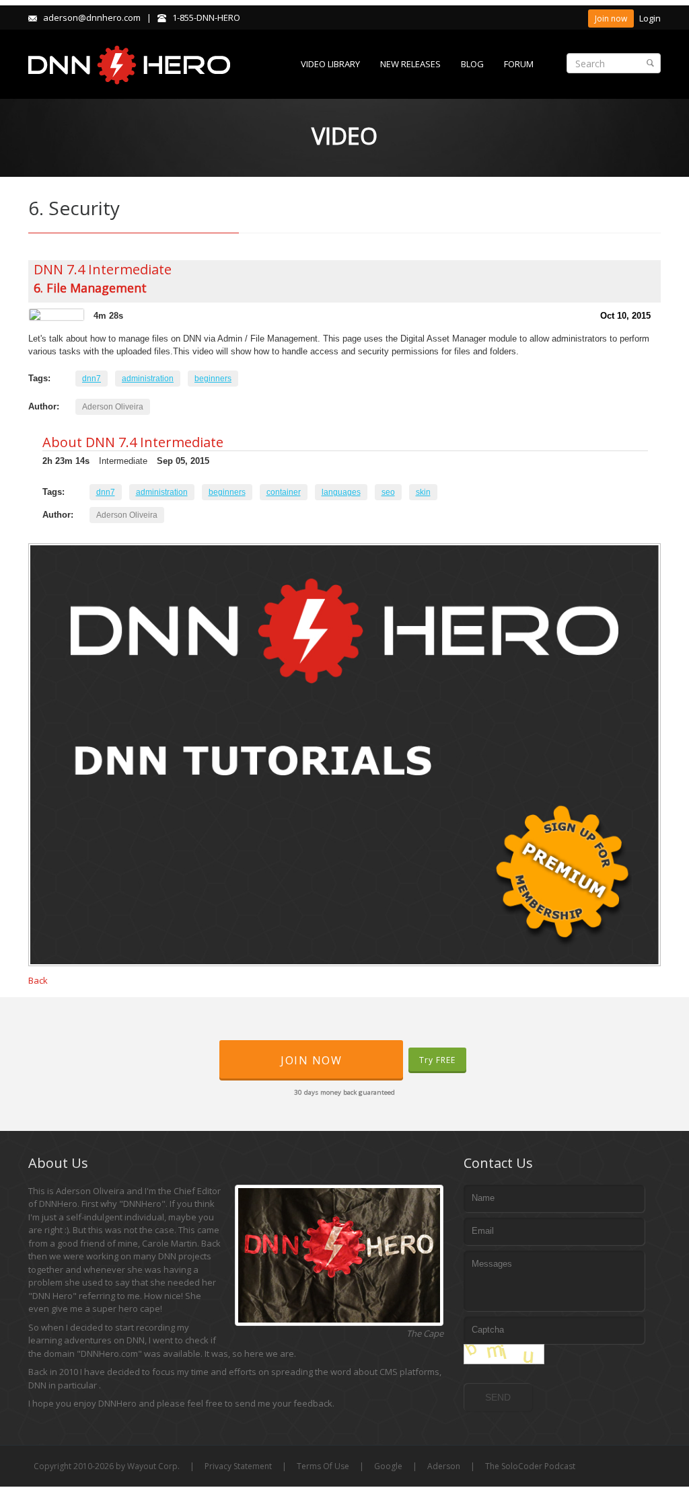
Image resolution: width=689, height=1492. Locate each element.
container (283, 492)
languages (341, 492)
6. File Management (90, 288)
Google (388, 1466)
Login (650, 18)
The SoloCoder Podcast (530, 1466)
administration (148, 378)
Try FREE (437, 1060)
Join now (611, 18)
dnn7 (91, 378)
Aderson (443, 1466)
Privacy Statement (238, 1466)
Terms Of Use (323, 1466)
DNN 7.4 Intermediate (103, 269)
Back (38, 980)
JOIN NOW (311, 1060)
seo (388, 492)
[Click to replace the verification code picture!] (504, 1354)
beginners (212, 378)
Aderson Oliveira (112, 406)
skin (423, 492)
